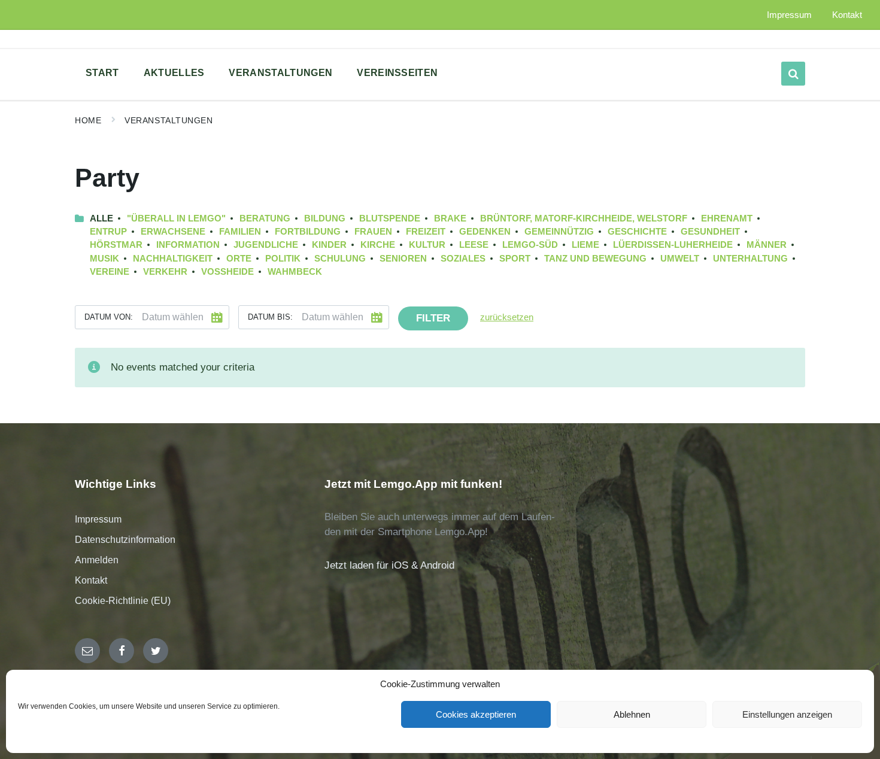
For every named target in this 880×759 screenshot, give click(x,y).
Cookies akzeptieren (476, 714)
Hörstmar (116, 245)
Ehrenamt (726, 218)
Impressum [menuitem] (789, 15)
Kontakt (91, 580)
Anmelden (97, 560)
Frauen (373, 231)
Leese (473, 245)
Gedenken (485, 231)
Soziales (463, 258)
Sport (514, 258)
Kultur (427, 245)
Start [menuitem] (102, 73)
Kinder (329, 245)
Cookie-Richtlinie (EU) (123, 601)
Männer (767, 245)
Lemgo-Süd (530, 245)
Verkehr (165, 272)
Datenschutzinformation (125, 540)
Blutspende (389, 218)
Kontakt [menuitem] (847, 15)
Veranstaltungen (169, 120)
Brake (450, 218)
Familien (240, 231)
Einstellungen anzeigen (787, 714)
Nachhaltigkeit (173, 258)
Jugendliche (265, 245)
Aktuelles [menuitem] (174, 73)
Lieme (585, 245)
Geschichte (637, 231)
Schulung (340, 258)
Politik (283, 258)
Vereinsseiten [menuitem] (397, 73)
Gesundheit (710, 231)
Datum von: (108, 316)
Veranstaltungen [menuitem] (280, 73)
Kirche (377, 245)
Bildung (324, 218)
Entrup (108, 231)
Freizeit (425, 231)
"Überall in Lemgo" (176, 218)
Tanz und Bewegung (595, 258)
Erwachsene (173, 231)
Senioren (403, 258)
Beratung (264, 218)
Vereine (109, 272)
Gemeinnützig (559, 231)
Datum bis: (270, 316)
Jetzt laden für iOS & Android (389, 565)
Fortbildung (308, 231)
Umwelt (679, 258)
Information (188, 245)
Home (88, 120)
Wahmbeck (295, 272)
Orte (238, 258)
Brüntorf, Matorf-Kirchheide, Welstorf (583, 218)
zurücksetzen (506, 317)
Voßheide (227, 272)
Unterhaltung (750, 258)
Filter (433, 318)
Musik (104, 258)
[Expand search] (793, 74)
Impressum (98, 519)
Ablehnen (632, 714)
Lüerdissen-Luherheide (673, 245)
